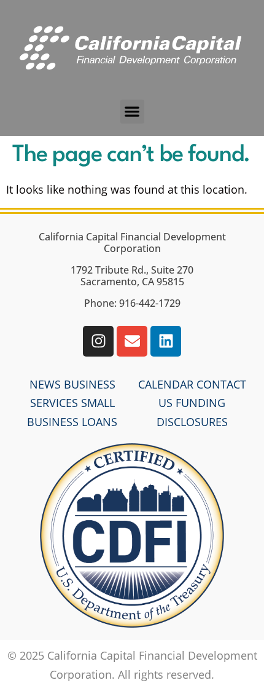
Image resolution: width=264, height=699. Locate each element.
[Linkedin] (165, 341)
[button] (132, 112)
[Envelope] (132, 341)
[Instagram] (98, 341)
